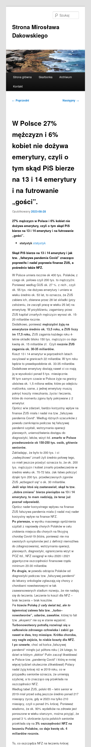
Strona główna (22, 77)
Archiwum (65, 77)
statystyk (39, 243)
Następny (71, 100)
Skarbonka (45, 77)
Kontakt (18, 86)
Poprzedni (20, 100)
